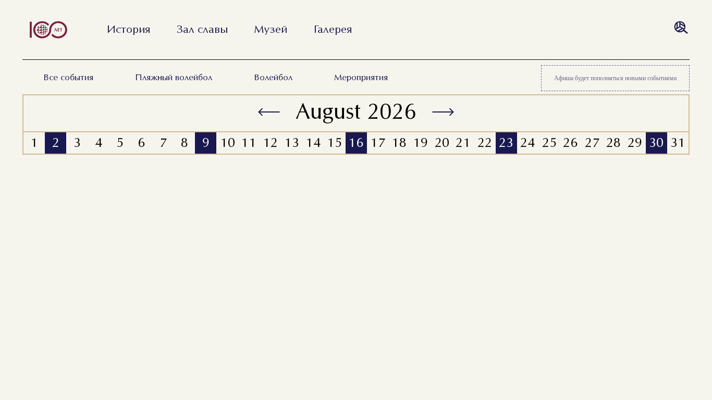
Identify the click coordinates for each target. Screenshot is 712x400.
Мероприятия (361, 77)
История (128, 29)
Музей (270, 29)
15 (334, 143)
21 (463, 143)
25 (549, 143)
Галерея (333, 29)
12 (270, 143)
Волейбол (273, 77)
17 (377, 143)
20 (442, 143)
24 (527, 143)
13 (291, 143)
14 (313, 143)
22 (484, 143)
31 (677, 143)
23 (506, 143)
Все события (68, 77)
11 (248, 143)
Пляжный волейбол (173, 77)
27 (592, 143)
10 (227, 143)
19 (420, 143)
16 (356, 143)
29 (635, 143)
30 (656, 143)
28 (613, 143)
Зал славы (202, 29)
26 (570, 143)
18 (399, 143)
